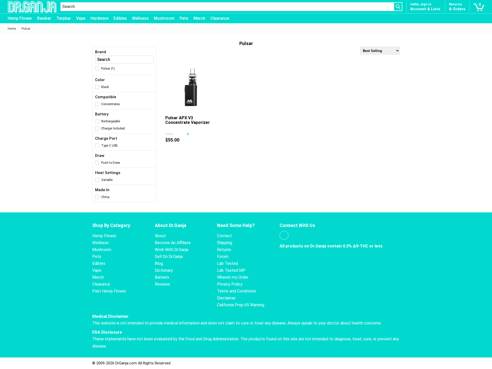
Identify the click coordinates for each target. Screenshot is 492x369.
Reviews (162, 284)
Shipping (224, 242)
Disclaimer (226, 298)
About (160, 235)
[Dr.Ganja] (32, 7)
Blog (159, 263)
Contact (224, 235)
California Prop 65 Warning (240, 304)
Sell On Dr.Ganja (169, 256)
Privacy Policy (230, 284)
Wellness (140, 18)
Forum (222, 256)
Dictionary (164, 270)
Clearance (219, 18)
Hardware (99, 18)
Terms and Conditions (236, 291)
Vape (80, 18)
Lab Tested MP (231, 270)
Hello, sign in (420, 4)
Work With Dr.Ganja (171, 249)
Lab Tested (227, 263)
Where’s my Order (232, 277)
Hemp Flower (20, 18)
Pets (184, 18)
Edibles (120, 18)
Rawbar (44, 18)
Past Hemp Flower (109, 291)
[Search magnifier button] (398, 6)
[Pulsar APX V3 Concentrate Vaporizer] (191, 87)
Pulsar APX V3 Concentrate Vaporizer (187, 120)
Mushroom (164, 18)
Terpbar (63, 18)
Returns (224, 249)
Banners (162, 277)
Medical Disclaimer (110, 316)
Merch (199, 18)
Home (12, 28)
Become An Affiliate (173, 242)
